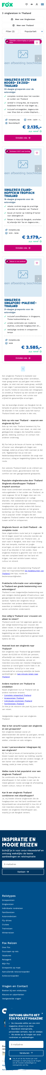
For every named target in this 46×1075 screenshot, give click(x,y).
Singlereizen (8, 904)
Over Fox (6, 947)
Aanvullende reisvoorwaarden (16, 972)
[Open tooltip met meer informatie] (7, 120)
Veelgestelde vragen (11, 998)
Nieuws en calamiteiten (13, 994)
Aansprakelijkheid (10, 1070)
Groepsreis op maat (11, 968)
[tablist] (23, 57)
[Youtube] (5, 1011)
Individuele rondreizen (12, 908)
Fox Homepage (7, 4)
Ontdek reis (21, 138)
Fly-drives (7, 920)
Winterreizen (8, 933)
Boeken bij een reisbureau (14, 990)
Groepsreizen (8, 900)
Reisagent (6, 959)
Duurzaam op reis (10, 951)
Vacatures (6, 955)
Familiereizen (8, 912)
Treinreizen (7, 928)
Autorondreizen (9, 916)
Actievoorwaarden (10, 976)
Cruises (5, 924)
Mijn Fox (6, 963)
